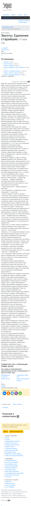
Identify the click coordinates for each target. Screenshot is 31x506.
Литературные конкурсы (12, 441)
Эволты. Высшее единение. (15, 74)
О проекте (8, 476)
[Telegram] (12, 393)
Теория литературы (11, 467)
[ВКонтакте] (4, 393)
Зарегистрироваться (16, 431)
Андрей (5, 48)
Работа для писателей (11, 471)
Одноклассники (10, 483)
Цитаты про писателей (12, 475)
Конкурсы (6, 14)
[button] (26, 14)
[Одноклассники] (8, 393)
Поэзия (7, 439)
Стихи (20, 14)
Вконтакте (8, 481)
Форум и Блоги (9, 446)
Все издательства (10, 452)
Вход (20, 20)
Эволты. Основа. (12, 65)
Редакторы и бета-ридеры (13, 454)
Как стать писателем (11, 462)
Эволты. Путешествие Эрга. (15, 71)
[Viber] (16, 393)
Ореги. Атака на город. (14, 73)
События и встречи (11, 443)
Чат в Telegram (9, 487)
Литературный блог (11, 460)
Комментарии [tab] (6, 404)
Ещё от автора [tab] (17, 404)
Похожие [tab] (5, 407)
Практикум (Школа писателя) (14, 455)
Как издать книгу (10, 469)
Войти (5, 431)
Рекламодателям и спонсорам (14, 473)
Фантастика (5, 49)
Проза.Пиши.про (7, 17)
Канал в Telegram (10, 485)
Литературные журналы (12, 444)
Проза (13, 14)
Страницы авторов (11, 448)
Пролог (9, 62)
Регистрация (26, 20)
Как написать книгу (11, 464)
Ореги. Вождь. (11, 64)
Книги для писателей (11, 466)
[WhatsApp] (20, 393)
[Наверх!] (2, 503)
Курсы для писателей (11, 450)
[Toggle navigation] (28, 17)
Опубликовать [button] (23, 22)
